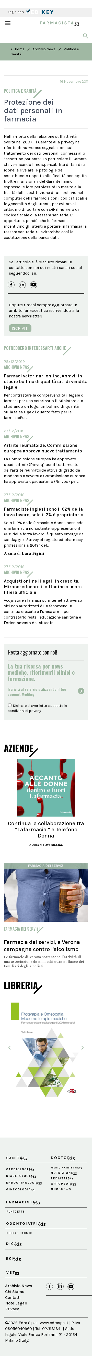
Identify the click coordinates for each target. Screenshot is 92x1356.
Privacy (12, 1308)
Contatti (12, 1297)
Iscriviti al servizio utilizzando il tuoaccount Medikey (37, 692)
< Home (17, 49)
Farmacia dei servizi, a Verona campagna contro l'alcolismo (42, 946)
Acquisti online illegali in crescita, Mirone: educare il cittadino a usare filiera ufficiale (43, 586)
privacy (35, 711)
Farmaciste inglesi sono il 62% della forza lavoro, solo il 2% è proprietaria (43, 511)
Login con (16, 12)
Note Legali (16, 1303)
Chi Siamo (14, 1291)
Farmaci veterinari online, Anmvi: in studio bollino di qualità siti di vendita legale (45, 381)
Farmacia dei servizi (46, 866)
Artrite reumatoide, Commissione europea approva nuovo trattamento (43, 448)
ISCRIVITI (20, 328)
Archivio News (43, 49)
